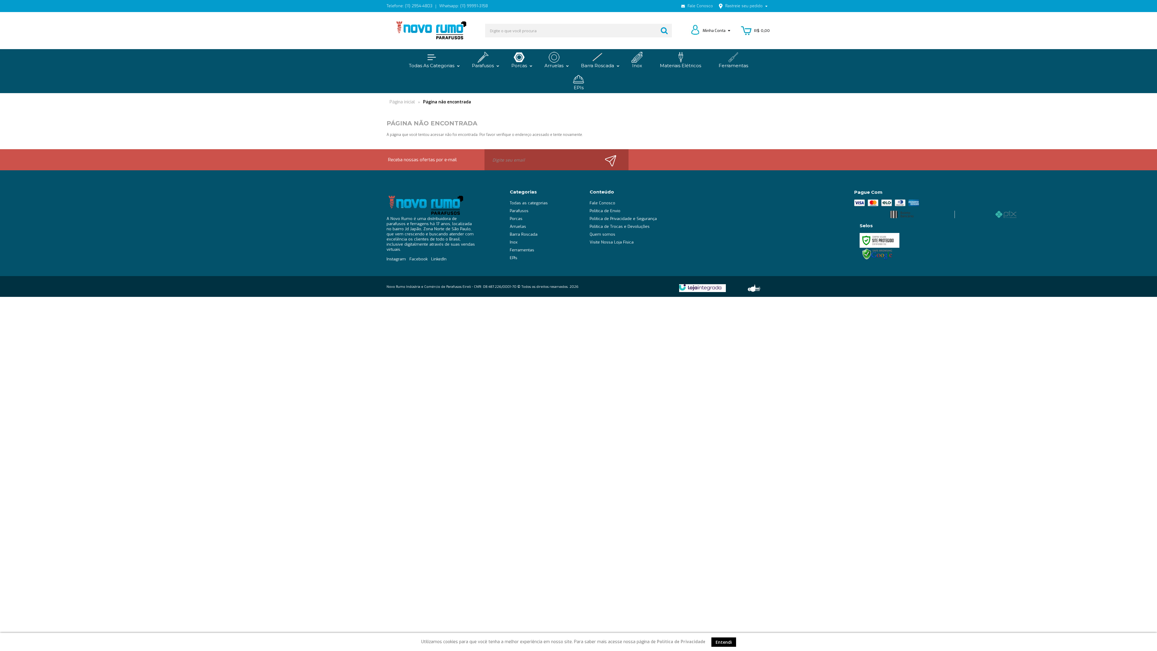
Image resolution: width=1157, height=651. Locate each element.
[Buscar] (664, 30)
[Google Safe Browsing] (877, 254)
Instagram (396, 259)
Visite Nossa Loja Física (612, 242)
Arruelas (518, 226)
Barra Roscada (524, 234)
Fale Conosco (699, 5)
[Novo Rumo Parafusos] (431, 30)
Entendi (724, 642)
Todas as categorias (529, 203)
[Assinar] (614, 159)
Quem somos (602, 234)
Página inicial (402, 102)
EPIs (513, 257)
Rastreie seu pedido (744, 5)
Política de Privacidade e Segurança (623, 218)
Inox (514, 242)
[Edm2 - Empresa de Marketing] (753, 287)
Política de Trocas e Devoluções (620, 226)
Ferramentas (522, 250)
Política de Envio (605, 210)
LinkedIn (439, 259)
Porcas (516, 218)
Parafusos (519, 210)
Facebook (418, 259)
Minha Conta (714, 30)
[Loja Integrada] (700, 287)
